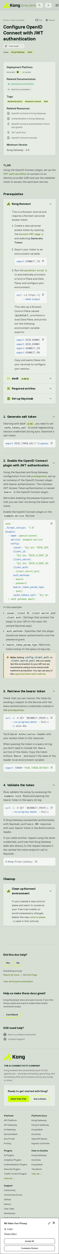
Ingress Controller (40, 1143)
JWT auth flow (18, 132)
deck (30, 52)
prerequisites (39, 476)
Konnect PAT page (29, 234)
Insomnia (36, 1134)
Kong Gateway (17, 52)
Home (6, 20)
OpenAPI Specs (39, 1138)
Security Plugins (12, 1169)
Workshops (9, 1213)
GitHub (7, 1199)
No (18, 962)
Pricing (7, 1143)
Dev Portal (9, 1138)
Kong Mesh (37, 1129)
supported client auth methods (30, 673)
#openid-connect (33, 101)
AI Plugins (9, 1155)
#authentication (15, 101)
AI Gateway (10, 1129)
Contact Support (16, 1039)
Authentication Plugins (15, 1164)
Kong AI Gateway (40, 1124)
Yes (8, 962)
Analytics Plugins (12, 1159)
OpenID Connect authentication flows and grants (30, 125)
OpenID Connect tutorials (24, 137)
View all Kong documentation (18, 981)
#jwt (46, 101)
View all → (9, 1178)
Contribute (12, 1014)
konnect (11, 72)
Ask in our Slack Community (22, 1034)
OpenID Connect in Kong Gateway (28, 113)
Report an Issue (11, 974)
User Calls (9, 1208)
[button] (43, 261)
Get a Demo (40, 1098)
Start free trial (18, 1098)
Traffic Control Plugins (15, 1173)
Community (9, 1190)
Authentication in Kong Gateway (27, 118)
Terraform (36, 1169)
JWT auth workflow (14, 173)
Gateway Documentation (22, 84)
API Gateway (10, 1124)
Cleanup (9, 879)
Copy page (14, 46)
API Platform (10, 1120)
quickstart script (34, 270)
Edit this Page (30, 974)
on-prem (26, 72)
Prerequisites (13, 194)
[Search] (39, 5)
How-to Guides (17, 20)
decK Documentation (20, 89)
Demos (7, 1204)
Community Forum (13, 1194)
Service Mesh (11, 1134)
